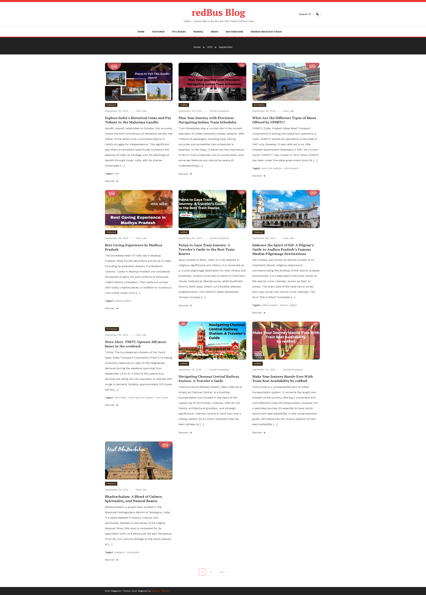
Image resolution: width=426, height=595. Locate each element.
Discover (110, 181)
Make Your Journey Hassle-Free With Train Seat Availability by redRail (282, 378)
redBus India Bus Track (266, 31)
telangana (119, 552)
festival (284, 305)
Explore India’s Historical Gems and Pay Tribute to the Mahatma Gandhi (138, 120)
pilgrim (293, 305)
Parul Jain (141, 111)
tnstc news (162, 397)
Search (303, 14)
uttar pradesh (291, 168)
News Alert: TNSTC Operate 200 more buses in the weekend (135, 344)
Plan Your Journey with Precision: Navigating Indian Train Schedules (207, 120)
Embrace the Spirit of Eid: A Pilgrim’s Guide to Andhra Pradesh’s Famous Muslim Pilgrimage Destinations (283, 249)
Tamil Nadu (120, 397)
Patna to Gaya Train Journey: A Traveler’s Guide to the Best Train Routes (207, 249)
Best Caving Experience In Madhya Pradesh (133, 247)
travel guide (133, 552)
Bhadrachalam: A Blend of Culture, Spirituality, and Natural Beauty (133, 498)
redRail (198, 31)
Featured (158, 31)
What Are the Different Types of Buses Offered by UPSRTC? (284, 120)
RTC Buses (179, 31)
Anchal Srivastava (219, 111)
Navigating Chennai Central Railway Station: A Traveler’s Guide (209, 378)
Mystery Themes (160, 591)
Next (222, 572)
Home (141, 31)
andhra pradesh (269, 305)
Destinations (234, 31)
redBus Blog (218, 12)
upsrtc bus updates (271, 168)
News (214, 31)
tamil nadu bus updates (140, 397)
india (116, 173)
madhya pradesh (122, 301)
